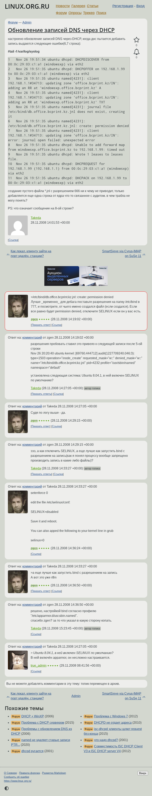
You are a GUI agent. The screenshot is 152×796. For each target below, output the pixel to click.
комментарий (32, 337)
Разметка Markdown (54, 773)
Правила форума (29, 773)
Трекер (89, 13)
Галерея (78, 6)
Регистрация (122, 6)
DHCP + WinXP (32, 716)
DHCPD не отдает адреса (113, 722)
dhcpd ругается (32, 751)
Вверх (142, 773)
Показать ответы (41, 394)
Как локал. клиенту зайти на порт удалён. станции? (31, 254)
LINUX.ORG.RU (27, 6)
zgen (34, 319)
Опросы (75, 13)
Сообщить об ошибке (16, 776)
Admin (26, 22)
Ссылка (13, 240)
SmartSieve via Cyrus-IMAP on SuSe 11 (121, 254)
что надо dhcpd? (106, 740)
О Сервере (10, 773)
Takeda (36, 217)
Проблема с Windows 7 (111, 716)
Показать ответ (41, 325)
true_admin (39, 665)
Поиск (101, 13)
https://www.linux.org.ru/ (17, 780)
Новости (63, 6)
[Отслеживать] (136, 52)
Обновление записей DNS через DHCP (61, 30)
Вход (140, 6)
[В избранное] (136, 39)
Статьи (92, 6)
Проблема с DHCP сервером (42, 722)
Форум (61, 13)
